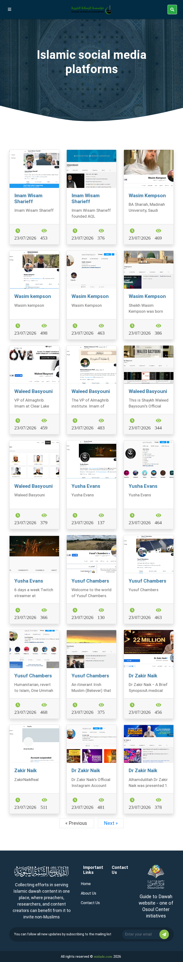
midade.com (103, 956)
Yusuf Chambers (90, 581)
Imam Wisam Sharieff (28, 198)
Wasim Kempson (147, 195)
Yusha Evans (85, 486)
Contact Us (90, 903)
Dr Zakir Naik (143, 676)
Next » (111, 823)
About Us (88, 893)
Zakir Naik (25, 770)
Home (86, 883)
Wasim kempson (32, 296)
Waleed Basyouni (33, 391)
